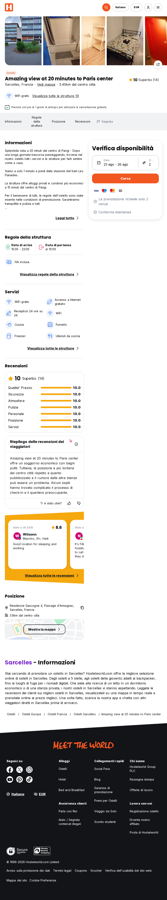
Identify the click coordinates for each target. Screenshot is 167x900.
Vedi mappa (46, 84)
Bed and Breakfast (72, 790)
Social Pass (102, 768)
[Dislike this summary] (79, 503)
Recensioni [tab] (82, 121)
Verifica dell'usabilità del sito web (128, 870)
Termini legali (62, 870)
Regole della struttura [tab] (36, 121)
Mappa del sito (17, 880)
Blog (97, 779)
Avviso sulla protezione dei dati (28, 870)
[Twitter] (19, 769)
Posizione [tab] (58, 121)
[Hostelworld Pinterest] (19, 779)
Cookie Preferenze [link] (43, 880)
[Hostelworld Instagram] (29, 769)
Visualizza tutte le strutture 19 (55, 96)
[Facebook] (10, 769)
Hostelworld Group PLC (143, 769)
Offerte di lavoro (141, 790)
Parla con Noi (68, 811)
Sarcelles (12, 84)
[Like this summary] (69, 503)
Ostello (11, 72)
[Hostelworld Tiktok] (29, 779)
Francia (27, 84)
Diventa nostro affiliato (140, 822)
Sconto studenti (105, 822)
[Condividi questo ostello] (158, 64)
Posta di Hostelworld (144, 832)
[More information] (76, 444)
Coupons (81, 870)
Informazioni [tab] (13, 121)
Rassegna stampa (142, 779)
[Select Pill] (106, 7)
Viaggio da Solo (105, 811)
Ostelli (63, 768)
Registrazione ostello (144, 811)
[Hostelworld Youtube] (10, 779)
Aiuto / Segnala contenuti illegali (70, 822)
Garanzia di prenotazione (103, 790)
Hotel (62, 779)
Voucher (96, 870)
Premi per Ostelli (105, 800)
